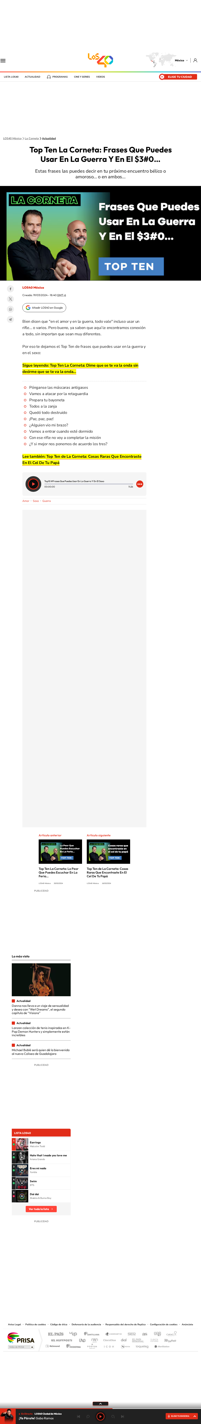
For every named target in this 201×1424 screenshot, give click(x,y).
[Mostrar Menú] (5, 60)
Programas (60, 76)
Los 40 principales (74, 1334)
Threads (120, 1298)
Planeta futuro (153, 1339)
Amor (25, 501)
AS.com (143, 1334)
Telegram (10, 319)
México (179, 60)
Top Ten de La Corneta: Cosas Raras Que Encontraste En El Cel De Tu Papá (107, 872)
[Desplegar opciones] (139, 484)
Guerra (46, 501)
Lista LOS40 (11, 76)
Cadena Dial (124, 1339)
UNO (83, 1339)
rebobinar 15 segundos (88, 1416)
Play (100, 1416)
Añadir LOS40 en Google (47, 307)
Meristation (161, 1345)
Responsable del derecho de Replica (125, 1324)
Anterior (78, 1416)
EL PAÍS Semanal (138, 1339)
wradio (94, 1339)
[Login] (195, 60)
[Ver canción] (22, 1144)
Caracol (170, 1334)
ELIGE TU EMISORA (180, 1416)
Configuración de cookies (163, 1324)
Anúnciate (187, 1324)
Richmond (53, 1345)
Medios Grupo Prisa (21, 1347)
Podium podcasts (92, 1345)
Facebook (10, 288)
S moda (125, 1345)
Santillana (93, 1334)
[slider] (100, 1408)
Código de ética (58, 1324)
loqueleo (142, 1345)
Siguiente (122, 1416)
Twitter (10, 299)
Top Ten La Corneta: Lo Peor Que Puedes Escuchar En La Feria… (59, 872)
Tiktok (81, 1298)
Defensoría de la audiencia (86, 1324)
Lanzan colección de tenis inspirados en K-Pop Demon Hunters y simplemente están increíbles (41, 1031)
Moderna (72, 1345)
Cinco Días (109, 1339)
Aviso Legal (14, 1324)
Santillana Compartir (113, 1334)
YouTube (89, 1298)
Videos (100, 76)
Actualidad (32, 76)
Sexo (36, 501)
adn (156, 1334)
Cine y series (82, 76)
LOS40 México (100, 60)
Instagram (96, 1298)
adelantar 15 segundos (113, 1416)
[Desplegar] (100, 1403)
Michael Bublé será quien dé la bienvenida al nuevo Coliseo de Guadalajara (40, 1051)
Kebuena (167, 1339)
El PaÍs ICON (109, 1345)
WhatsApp (10, 309)
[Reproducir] (33, 484)
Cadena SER (130, 1334)
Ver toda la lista (39, 1209)
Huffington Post (60, 1339)
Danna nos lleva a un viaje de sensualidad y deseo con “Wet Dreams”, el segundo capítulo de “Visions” (40, 1009)
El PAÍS (55, 1334)
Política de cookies (35, 1324)
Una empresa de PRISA (21, 1337)
